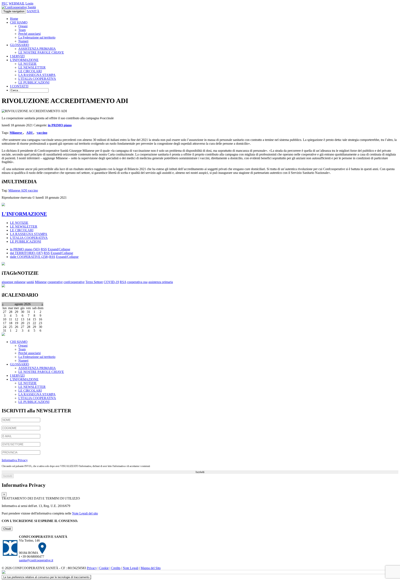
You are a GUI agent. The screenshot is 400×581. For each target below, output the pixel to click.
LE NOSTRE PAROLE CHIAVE (41, 52)
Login (29, 3)
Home (14, 18)
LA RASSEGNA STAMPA (37, 75)
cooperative (55, 282)
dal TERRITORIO (26, 253)
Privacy (92, 568)
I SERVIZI (17, 56)
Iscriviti (200, 472)
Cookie (104, 568)
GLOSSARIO (19, 45)
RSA (123, 282)
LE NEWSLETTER (32, 67)
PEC (5, 3)
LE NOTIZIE (27, 63)
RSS (44, 249)
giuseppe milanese (14, 282)
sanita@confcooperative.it (36, 560)
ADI (29, 132)
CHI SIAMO (19, 22)
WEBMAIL (17, 3)
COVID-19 (111, 282)
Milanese (16, 132)
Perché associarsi (29, 33)
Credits (115, 568)
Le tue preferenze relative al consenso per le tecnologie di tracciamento (46, 577)
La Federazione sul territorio (36, 37)
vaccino (42, 132)
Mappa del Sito (151, 568)
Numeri (23, 41)
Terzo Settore (94, 282)
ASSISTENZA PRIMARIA (37, 48)
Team (22, 30)
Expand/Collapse (59, 249)
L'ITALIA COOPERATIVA (37, 78)
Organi (23, 26)
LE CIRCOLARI (30, 71)
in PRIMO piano (60, 125)
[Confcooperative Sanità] (19, 7)
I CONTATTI (19, 86)
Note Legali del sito (85, 513)
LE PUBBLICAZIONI (33, 82)
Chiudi (7, 528)
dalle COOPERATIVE (29, 257)
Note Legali (130, 568)
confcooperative (74, 282)
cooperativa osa (137, 282)
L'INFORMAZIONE (24, 60)
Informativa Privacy (15, 460)
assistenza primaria (160, 282)
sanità (30, 282)
